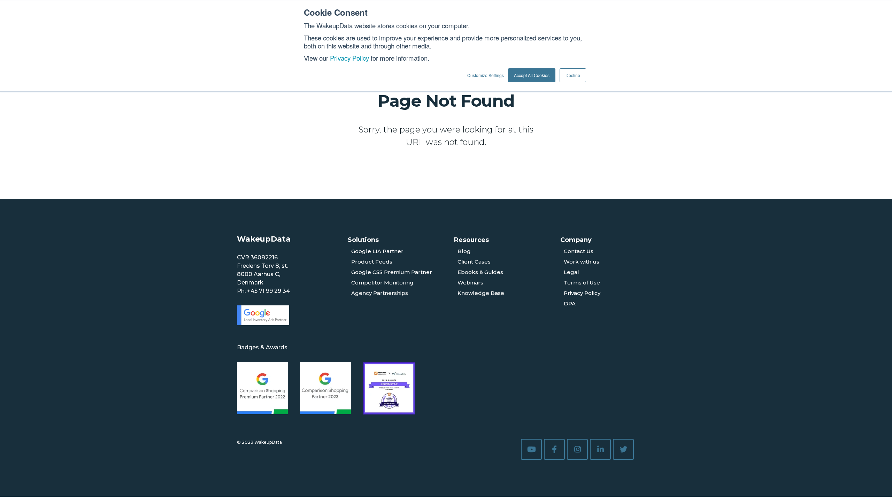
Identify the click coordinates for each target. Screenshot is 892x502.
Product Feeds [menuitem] (371, 261)
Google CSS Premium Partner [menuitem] (391, 272)
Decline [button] (573, 75)
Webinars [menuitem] (470, 282)
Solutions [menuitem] (363, 240)
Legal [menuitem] (571, 272)
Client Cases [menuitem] (474, 261)
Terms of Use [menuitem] (582, 282)
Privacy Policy (349, 57)
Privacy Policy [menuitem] (582, 293)
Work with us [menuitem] (581, 261)
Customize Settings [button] (485, 75)
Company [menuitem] (576, 240)
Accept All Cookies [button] (531, 75)
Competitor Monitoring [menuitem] (382, 282)
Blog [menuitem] (464, 251)
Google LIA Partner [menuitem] (377, 251)
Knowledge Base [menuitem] (480, 293)
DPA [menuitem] (570, 303)
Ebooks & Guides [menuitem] (480, 272)
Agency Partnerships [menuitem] (379, 293)
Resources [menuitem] (471, 240)
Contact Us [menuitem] (578, 251)
